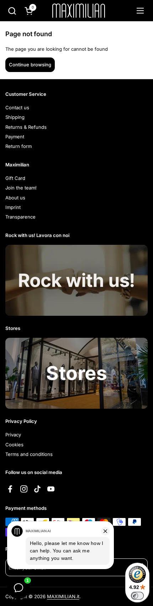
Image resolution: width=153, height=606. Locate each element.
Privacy (13, 434)
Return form (18, 146)
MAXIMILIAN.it (63, 596)
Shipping (15, 117)
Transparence (20, 217)
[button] (11, 10)
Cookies (14, 444)
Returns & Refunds (26, 127)
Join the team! (21, 188)
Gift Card (15, 178)
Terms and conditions (29, 454)
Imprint (13, 207)
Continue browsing (30, 64)
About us (15, 197)
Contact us (17, 107)
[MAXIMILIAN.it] (78, 11)
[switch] (137, 596)
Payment (14, 136)
